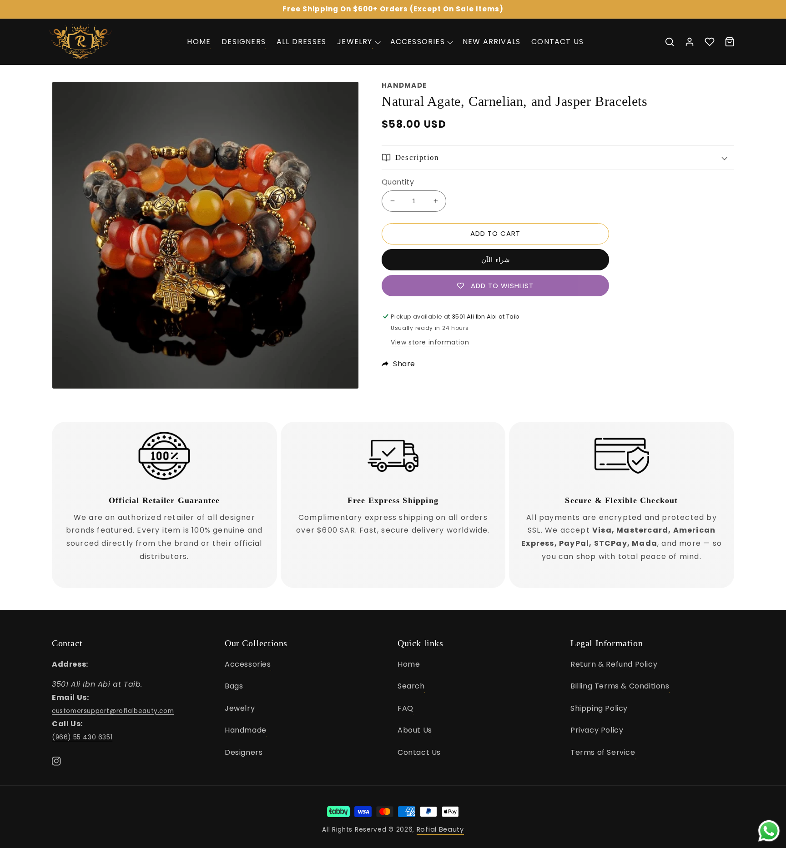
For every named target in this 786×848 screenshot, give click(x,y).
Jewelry (240, 708)
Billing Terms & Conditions (620, 686)
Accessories (248, 664)
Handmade (246, 730)
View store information (430, 342)
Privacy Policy (596, 730)
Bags (234, 686)
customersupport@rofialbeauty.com (113, 711)
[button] (358, 41)
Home (409, 664)
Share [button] (404, 364)
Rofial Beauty (440, 829)
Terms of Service (602, 752)
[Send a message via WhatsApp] (768, 830)
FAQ (405, 708)
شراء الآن (495, 259)
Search (411, 686)
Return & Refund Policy (613, 664)
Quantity (398, 182)
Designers (243, 752)
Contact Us (419, 752)
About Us (415, 730)
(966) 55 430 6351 (82, 737)
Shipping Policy (599, 708)
